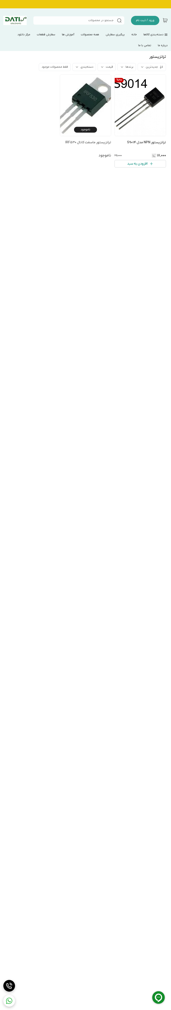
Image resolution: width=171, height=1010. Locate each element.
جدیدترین (152, 67)
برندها (129, 67)
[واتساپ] (9, 1001)
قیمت (109, 67)
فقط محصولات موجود (54, 67)
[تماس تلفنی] (9, 986)
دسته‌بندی (86, 67)
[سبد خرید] (165, 20)
